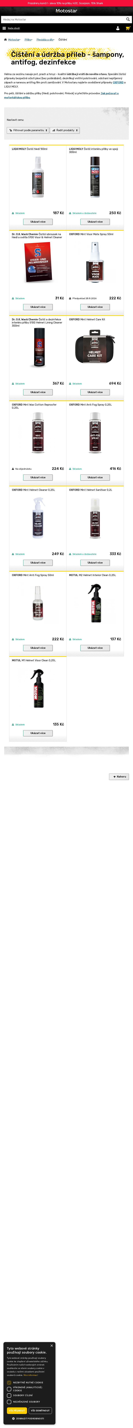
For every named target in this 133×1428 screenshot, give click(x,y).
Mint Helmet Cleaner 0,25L (33, 489)
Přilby (28, 39)
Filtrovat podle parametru (28, 130)
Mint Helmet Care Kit (87, 319)
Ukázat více (38, 221)
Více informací (31, 1375)
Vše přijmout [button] (17, 1410)
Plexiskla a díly (45, 39)
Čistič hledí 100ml (29, 149)
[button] (29, 1418)
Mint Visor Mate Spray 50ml (91, 234)
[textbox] (66, 19)
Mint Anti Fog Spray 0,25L (90, 404)
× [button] (51, 1345)
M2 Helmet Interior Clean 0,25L (92, 575)
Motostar (13, 39)
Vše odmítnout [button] (40, 1410)
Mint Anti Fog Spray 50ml (33, 575)
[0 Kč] (127, 27)
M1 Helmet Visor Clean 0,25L (34, 660)
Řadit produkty (65, 130)
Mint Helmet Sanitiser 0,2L (90, 489)
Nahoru (121, 776)
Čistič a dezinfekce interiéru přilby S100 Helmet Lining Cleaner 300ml (37, 322)
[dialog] (29, 1383)
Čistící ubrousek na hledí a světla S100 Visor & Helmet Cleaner (37, 236)
